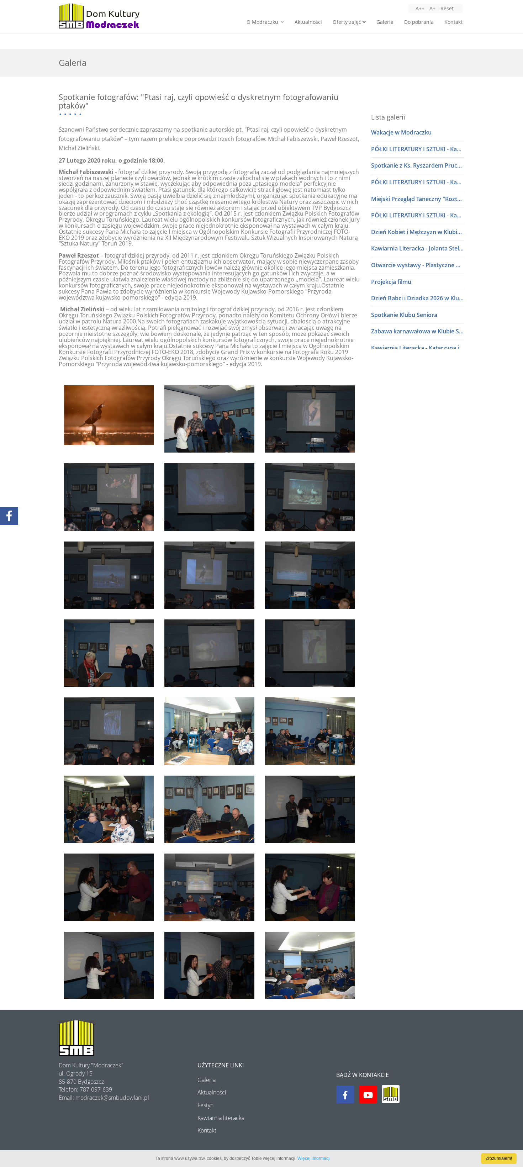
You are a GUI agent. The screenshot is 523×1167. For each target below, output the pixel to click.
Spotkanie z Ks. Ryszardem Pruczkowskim (418, 165)
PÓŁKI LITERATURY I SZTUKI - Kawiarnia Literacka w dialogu (418, 149)
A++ (420, 8)
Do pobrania (419, 22)
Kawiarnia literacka (220, 1118)
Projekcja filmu (391, 282)
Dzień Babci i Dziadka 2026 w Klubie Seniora (418, 298)
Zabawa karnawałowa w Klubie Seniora (418, 331)
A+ (432, 8)
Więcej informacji (314, 1158)
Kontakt (453, 22)
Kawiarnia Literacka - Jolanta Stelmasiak (418, 248)
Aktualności (308, 22)
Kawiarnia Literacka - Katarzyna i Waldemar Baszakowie (418, 348)
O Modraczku (263, 22)
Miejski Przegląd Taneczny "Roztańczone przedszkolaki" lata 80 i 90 (418, 199)
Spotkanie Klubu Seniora (404, 315)
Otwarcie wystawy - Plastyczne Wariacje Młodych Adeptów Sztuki (418, 265)
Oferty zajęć (348, 22)
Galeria (384, 22)
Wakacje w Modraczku (401, 132)
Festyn (205, 1105)
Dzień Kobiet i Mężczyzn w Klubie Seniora (418, 232)
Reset (447, 8)
